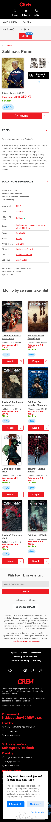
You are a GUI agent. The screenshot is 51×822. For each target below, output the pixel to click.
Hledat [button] (15, 15)
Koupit (23, 115)
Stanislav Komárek (24, 255)
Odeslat (25, 591)
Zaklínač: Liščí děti (37, 535)
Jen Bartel (20, 244)
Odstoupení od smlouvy (25, 656)
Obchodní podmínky (19, 660)
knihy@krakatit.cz (12, 761)
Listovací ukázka (40, 75)
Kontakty (37, 660)
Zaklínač (19, 211)
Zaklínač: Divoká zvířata (36, 470)
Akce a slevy (9, 22)
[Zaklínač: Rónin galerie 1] (34, 63)
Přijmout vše (15, 804)
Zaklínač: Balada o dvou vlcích (11, 337)
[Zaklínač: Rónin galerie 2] (42, 63)
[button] (27, 22)
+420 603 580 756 (12, 735)
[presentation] (48, 63)
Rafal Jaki (20, 233)
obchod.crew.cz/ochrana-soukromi (25, 641)
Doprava (14, 652)
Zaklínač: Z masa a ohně (12, 537)
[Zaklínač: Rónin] (13, 73)
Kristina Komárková (24, 249)
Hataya (19, 238)
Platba (24, 652)
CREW (18, 206)
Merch (27, 35)
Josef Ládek (21, 260)
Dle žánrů (8, 29)
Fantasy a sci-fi (22, 225)
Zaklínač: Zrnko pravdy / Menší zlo (37, 403)
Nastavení (35, 804)
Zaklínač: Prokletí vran (11, 470)
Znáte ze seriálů (23, 228)
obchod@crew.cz (25, 606)
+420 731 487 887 (12, 766)
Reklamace (36, 652)
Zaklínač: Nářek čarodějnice (36, 337)
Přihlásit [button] (26, 15)
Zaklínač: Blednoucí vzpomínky (12, 403)
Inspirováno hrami (37, 225)
